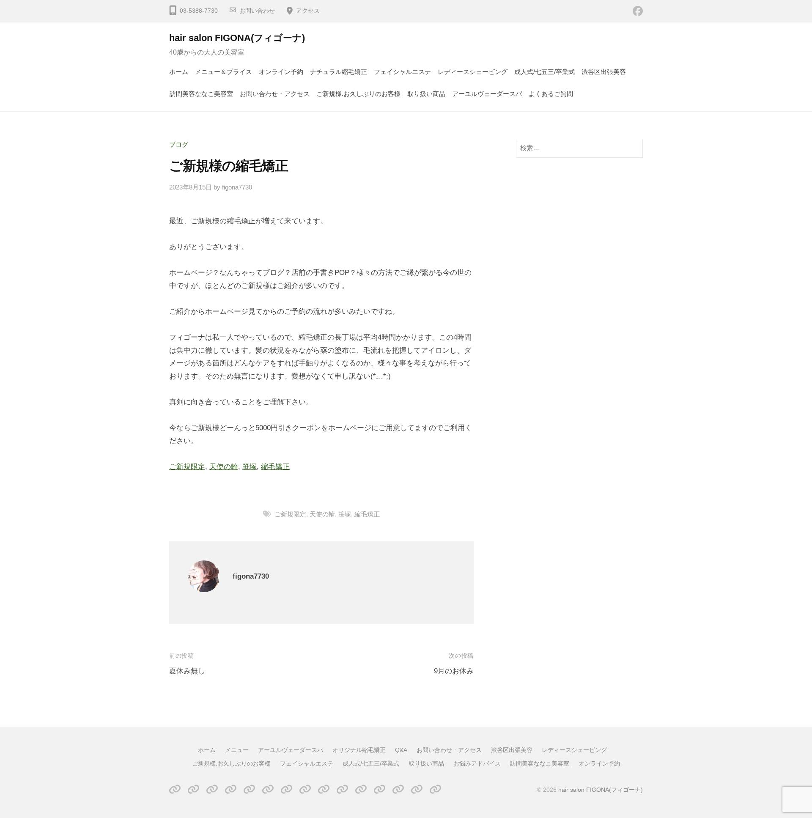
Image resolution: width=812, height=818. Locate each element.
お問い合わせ (257, 11)
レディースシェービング (473, 71)
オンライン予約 (281, 71)
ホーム (178, 71)
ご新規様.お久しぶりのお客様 (358, 93)
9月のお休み (454, 671)
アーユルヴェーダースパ (487, 93)
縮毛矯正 (275, 467)
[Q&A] (249, 789)
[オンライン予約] (435, 789)
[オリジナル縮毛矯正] (230, 789)
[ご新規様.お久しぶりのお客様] (323, 789)
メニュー (237, 750)
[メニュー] (193, 789)
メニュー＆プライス (223, 71)
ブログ (178, 144)
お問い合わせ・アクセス (275, 93)
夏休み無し (187, 671)
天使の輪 (223, 467)
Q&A (401, 750)
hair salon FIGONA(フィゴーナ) (237, 38)
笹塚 (249, 467)
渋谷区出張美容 (604, 71)
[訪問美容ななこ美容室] (416, 789)
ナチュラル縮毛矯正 (338, 71)
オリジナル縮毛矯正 (359, 750)
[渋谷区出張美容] (286, 789)
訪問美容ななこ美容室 (201, 93)
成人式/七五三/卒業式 (544, 71)
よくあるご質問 (551, 93)
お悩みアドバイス (477, 763)
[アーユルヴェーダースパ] (212, 789)
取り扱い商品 (426, 93)
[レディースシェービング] (305, 789)
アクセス (308, 11)
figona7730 (237, 187)
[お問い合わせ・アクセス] (268, 789)
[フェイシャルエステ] (342, 789)
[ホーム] (175, 789)
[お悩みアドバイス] (398, 789)
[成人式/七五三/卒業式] (361, 789)
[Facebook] (638, 11)
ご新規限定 (187, 467)
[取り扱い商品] (379, 789)
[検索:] (579, 147)
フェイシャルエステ (402, 71)
